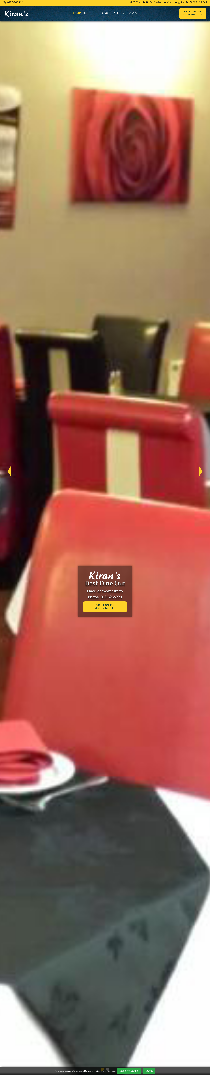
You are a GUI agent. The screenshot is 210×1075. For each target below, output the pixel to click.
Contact (133, 13)
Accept (149, 1071)
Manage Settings (129, 1071)
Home (77, 13)
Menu (88, 13)
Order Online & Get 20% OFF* (192, 13)
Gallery (118, 13)
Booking (102, 13)
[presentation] (7, 471)
